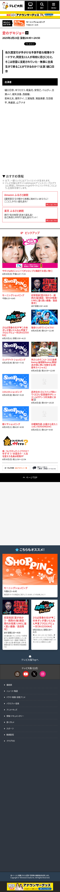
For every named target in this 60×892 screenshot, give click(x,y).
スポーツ (10, 728)
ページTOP (31, 477)
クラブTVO (10, 741)
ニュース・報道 (12, 691)
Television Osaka (26, 877)
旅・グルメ (10, 722)
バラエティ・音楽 (12, 703)
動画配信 (10, 734)
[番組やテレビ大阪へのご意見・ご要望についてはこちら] (44, 470)
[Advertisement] (30, 141)
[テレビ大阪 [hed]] (12, 5)
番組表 (9, 684)
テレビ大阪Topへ (30, 659)
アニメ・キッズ (11, 709)
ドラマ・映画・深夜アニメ (15, 697)
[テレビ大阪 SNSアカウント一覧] (15, 470)
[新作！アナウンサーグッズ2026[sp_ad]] (30, 889)
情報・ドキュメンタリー (15, 716)
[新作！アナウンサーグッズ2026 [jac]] (30, 15)
